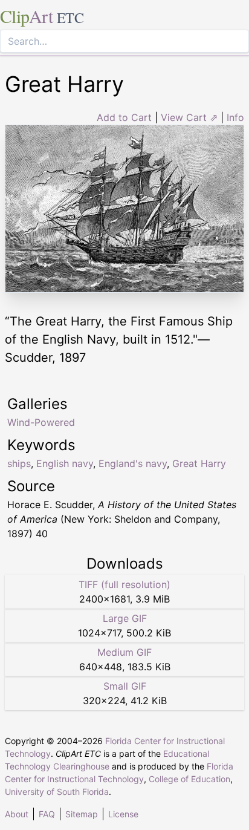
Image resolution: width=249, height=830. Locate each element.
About (16, 814)
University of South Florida (57, 791)
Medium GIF (124, 652)
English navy (64, 463)
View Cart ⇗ (189, 117)
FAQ (47, 814)
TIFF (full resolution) (124, 584)
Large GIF (125, 618)
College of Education (189, 779)
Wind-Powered (41, 422)
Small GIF (124, 686)
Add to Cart (124, 117)
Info (235, 117)
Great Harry (199, 463)
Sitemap (81, 814)
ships (19, 463)
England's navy (133, 463)
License (123, 814)
